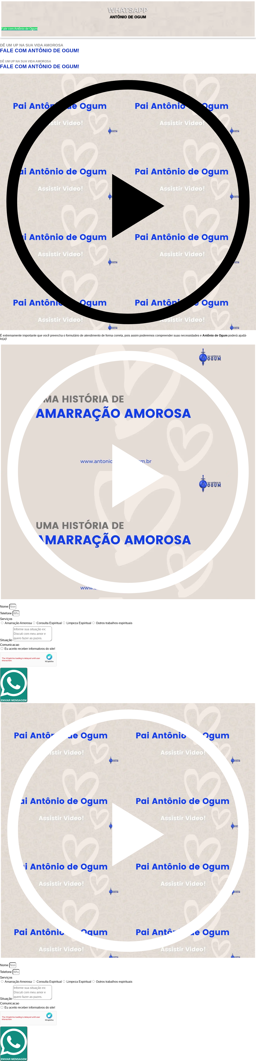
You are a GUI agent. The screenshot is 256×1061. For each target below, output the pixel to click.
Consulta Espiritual (49, 623)
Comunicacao (9, 645)
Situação (6, 640)
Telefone (6, 613)
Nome (4, 606)
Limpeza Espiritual (79, 623)
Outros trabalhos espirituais (114, 623)
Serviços (6, 619)
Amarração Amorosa (18, 623)
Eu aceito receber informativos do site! (29, 648)
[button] (128, 202)
